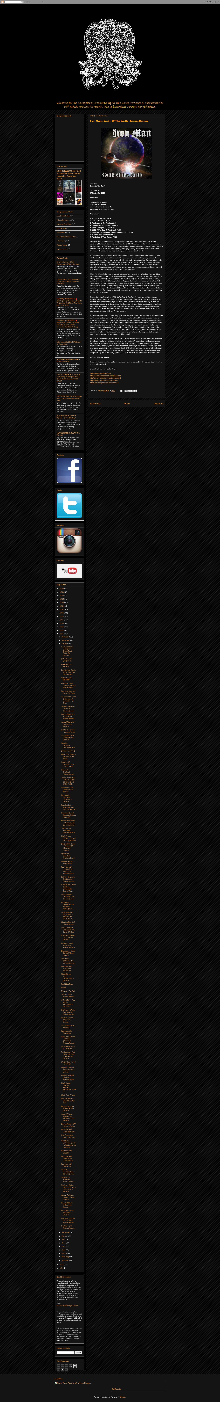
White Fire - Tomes (68, 1095)
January (65, 1260)
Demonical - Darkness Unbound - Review (66, 798)
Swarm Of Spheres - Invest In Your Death (68, 764)
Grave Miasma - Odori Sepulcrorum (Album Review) (68, 263)
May (64, 1246)
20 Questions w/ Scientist (67, 1026)
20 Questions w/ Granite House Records (67, 737)
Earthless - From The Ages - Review (67, 1212)
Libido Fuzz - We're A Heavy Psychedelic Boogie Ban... (68, 888)
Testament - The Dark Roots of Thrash (67, 790)
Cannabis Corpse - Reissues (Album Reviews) (68, 815)
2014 (62, 630)
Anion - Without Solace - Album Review (68, 1197)
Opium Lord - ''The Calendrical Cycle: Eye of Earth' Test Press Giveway (68, 281)
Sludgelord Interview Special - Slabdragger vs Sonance (68, 1144)
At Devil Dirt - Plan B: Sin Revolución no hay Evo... (68, 1003)
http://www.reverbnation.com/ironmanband (105, 378)
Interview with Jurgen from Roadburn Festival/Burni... (68, 870)
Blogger (122, 1397)
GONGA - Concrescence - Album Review (68, 1172)
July (64, 1239)
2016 (62, 623)
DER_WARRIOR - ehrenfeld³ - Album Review (68, 716)
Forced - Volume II (68, 751)
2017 (62, 620)
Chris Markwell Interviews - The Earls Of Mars (68, 930)
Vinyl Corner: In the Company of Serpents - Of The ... (68, 700)
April (64, 1250)
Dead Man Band (67, 984)
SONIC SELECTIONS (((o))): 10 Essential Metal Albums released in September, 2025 (69, 175)
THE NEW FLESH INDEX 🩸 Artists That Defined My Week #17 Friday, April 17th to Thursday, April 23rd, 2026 (68, 323)
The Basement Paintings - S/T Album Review (68, 897)
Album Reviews (62, 220)
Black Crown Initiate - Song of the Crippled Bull (68, 838)
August (65, 1236)
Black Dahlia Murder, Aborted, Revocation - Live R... (68, 1087)
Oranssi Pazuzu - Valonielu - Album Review (68, 709)
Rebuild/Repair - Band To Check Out (67, 1101)
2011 (62, 1268)
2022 (62, 602)
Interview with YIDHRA (66, 1152)
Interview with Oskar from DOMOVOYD (67, 1158)
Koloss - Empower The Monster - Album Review (68, 879)
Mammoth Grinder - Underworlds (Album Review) (68, 823)
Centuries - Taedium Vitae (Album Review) (68, 961)
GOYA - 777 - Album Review (67, 995)
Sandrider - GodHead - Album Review (67, 772)
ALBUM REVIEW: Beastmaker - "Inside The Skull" (68, 360)
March (64, 1253)
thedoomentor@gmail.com (68, 1305)
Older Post (158, 404)
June (64, 1243)
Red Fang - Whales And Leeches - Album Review (68, 1012)
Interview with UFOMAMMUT (68, 1131)
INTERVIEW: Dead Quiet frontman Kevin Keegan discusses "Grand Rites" (69, 398)
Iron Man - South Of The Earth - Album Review (68, 1220)
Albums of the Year (64, 224)
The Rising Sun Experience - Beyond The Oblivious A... (67, 915)
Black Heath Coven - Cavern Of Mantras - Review (68, 847)
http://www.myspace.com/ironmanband (104, 383)
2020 (62, 609)
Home (127, 404)
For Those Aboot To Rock (66, 237)
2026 (62, 589)
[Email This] (126, 391)
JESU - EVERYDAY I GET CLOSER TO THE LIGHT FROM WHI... (68, 781)
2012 (62, 1265)
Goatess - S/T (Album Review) (68, 1227)
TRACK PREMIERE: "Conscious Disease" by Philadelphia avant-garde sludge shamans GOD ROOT (68, 378)
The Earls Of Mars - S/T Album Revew (68, 937)
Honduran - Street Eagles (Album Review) (68, 953)
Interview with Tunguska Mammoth (66, 968)
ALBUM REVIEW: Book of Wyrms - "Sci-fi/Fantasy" (66, 417)
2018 (62, 616)
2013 (62, 634)
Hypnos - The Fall (67, 991)
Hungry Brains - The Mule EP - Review (67, 1108)
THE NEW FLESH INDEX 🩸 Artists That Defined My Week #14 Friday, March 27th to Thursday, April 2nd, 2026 (69, 302)
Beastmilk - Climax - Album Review (68, 731)
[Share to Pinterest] (135, 391)
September (66, 1232)
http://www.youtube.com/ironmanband (104, 380)
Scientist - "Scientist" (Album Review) (68, 745)
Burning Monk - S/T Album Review (67, 1205)
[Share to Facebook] (133, 391)
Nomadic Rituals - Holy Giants (67, 862)
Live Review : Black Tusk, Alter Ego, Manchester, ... (68, 672)
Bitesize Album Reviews (66, 665)
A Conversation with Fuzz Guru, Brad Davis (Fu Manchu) (67, 651)
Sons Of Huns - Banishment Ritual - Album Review (67, 1117)
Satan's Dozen (62, 245)
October (65, 644)
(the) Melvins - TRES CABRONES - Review (67, 977)
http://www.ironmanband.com (100, 373)
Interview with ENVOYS (66, 679)
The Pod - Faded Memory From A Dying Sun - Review (68, 1188)
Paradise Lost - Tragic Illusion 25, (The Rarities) (68, 807)
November (66, 640)
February (65, 1257)
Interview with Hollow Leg (66, 1165)
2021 (62, 606)
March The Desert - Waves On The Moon (68, 756)
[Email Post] (121, 391)
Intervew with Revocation (66, 1032)
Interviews (61, 241)
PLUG (63, 987)
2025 (62, 592)
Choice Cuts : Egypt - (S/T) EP (68, 1063)
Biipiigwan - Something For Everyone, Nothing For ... (67, 905)
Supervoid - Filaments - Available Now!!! (68, 856)
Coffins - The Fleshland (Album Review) (68, 830)
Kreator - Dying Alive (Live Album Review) (68, 945)
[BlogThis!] (128, 391)
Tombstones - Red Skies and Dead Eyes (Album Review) (68, 1055)
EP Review (61, 232)
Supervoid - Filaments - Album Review (67, 1179)
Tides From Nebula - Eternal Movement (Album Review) (68, 1040)
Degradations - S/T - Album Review (68, 1125)
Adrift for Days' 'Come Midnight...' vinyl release (68, 685)
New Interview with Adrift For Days (68, 692)
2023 (62, 599)
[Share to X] (130, 391)
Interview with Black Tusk (66, 660)
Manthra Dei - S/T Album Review (68, 923)
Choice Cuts (61, 228)
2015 (62, 627)
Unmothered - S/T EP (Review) (68, 1047)
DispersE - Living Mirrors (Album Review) (68, 1070)
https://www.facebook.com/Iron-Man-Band (105, 376)
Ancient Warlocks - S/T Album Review (68, 724)
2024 (62, 596)
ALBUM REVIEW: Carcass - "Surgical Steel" (67, 1077)
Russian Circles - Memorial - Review (67, 1020)
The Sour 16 (61, 249)
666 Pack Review (63, 216)
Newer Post (95, 404)
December (65, 637)
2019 (62, 613)
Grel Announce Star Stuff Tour (68, 1136)
